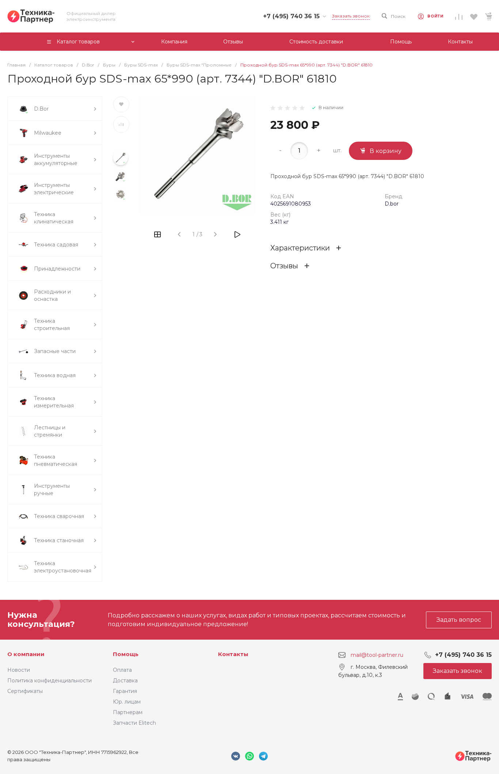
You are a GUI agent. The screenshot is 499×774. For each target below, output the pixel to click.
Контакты (233, 654)
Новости (18, 670)
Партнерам (127, 712)
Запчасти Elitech (134, 723)
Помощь (125, 654)
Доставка (125, 680)
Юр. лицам (127, 701)
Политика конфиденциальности (49, 680)
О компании (26, 654)
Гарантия (125, 691)
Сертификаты (25, 691)
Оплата (122, 670)
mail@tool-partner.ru (377, 655)
